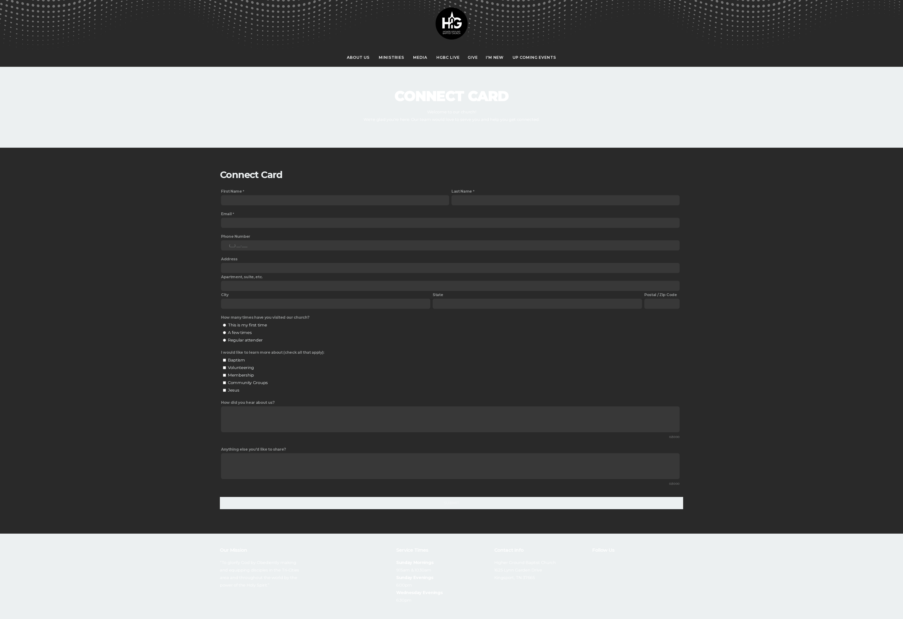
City (225, 295)
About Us (359, 57)
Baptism (236, 359)
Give (473, 57)
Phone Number (235, 236)
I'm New (495, 57)
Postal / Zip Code (660, 295)
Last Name (462, 191)
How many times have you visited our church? (265, 317)
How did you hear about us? (248, 402)
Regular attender (245, 339)
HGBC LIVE (448, 57)
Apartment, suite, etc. (242, 277)
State (438, 295)
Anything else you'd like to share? (253, 449)
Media (420, 57)
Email (226, 214)
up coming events (534, 57)
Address (229, 259)
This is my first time (247, 324)
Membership (241, 375)
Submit (451, 503)
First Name (231, 191)
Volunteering (241, 367)
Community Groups (248, 382)
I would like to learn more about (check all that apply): (272, 352)
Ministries (392, 57)
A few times (240, 332)
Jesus (233, 390)
